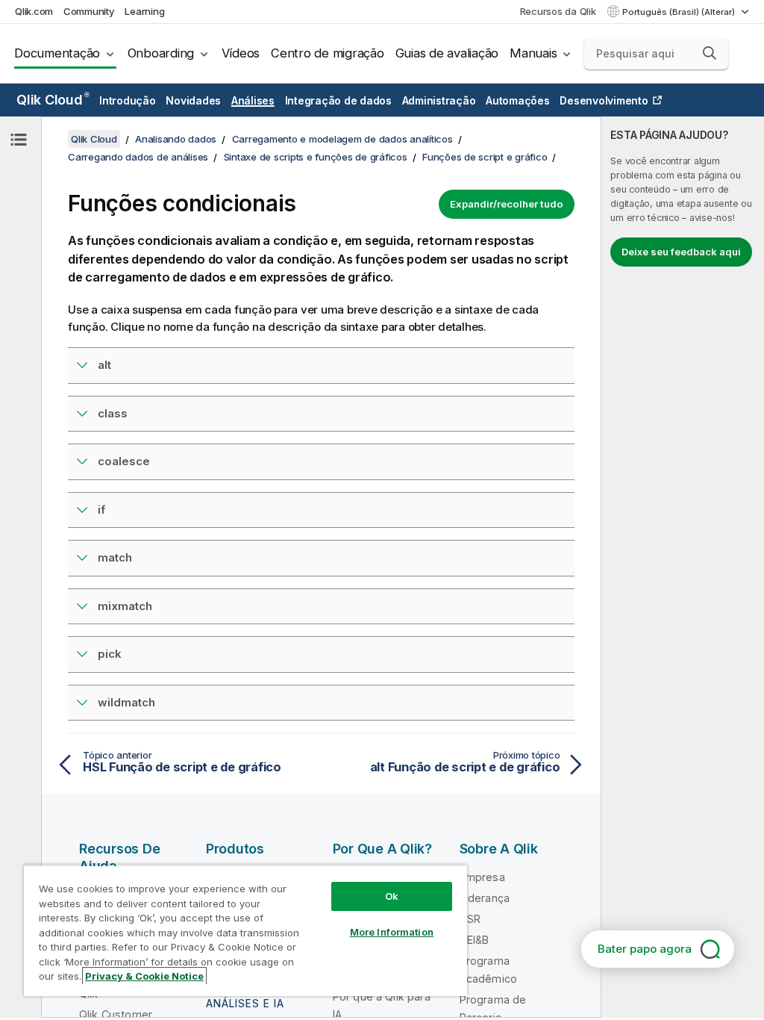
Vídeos (241, 53)
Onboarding (161, 53)
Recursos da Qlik (558, 11)
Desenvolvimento (604, 100)
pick (110, 654)
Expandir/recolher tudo (506, 204)
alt (104, 365)
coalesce (124, 461)
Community (89, 11)
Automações (518, 100)
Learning (144, 11)
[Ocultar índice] (18, 139)
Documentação (57, 53)
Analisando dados (175, 139)
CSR (470, 918)
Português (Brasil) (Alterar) (679, 12)
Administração (439, 100)
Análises (253, 100)
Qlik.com (34, 11)
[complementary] (682, 567)
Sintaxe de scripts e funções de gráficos (315, 157)
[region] (245, 930)
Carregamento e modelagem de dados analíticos (342, 139)
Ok (391, 896)
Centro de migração (327, 53)
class (113, 413)
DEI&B (474, 939)
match (115, 557)
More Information (391, 932)
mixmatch (125, 606)
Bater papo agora (645, 949)
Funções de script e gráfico (484, 157)
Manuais (533, 53)
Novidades (193, 100)
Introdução (127, 100)
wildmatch (126, 702)
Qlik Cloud (52, 100)
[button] (709, 53)
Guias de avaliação (447, 53)
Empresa (482, 877)
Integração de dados (338, 100)
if (101, 510)
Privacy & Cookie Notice (144, 976)
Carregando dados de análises (138, 157)
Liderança (485, 898)
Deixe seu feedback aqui (681, 252)
